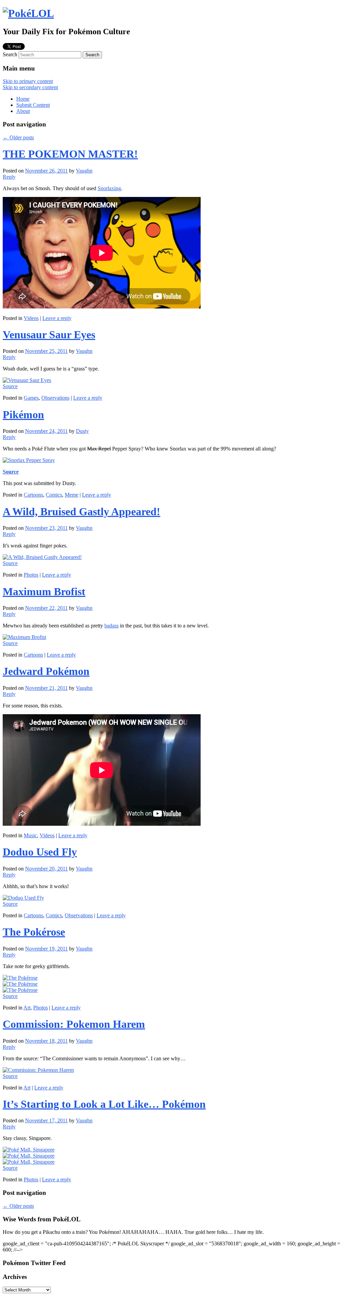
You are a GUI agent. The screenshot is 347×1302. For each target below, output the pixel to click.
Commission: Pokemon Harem (74, 1024)
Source (10, 386)
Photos (31, 575)
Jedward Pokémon (46, 671)
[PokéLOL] (28, 13)
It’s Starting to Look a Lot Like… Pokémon (104, 1104)
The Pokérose (34, 932)
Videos (31, 318)
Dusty (82, 431)
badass (111, 625)
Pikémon (23, 414)
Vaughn (84, 171)
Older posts (18, 137)
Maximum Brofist (44, 591)
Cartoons (33, 495)
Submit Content (33, 105)
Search (10, 54)
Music (30, 835)
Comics (54, 495)
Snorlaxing (109, 188)
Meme (71, 495)
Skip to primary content (28, 81)
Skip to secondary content (30, 87)
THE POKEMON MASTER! (70, 154)
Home (22, 99)
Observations (55, 398)
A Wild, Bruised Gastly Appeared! (81, 511)
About (23, 111)
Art (26, 1007)
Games (31, 398)
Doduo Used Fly (40, 852)
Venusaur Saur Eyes (49, 334)
